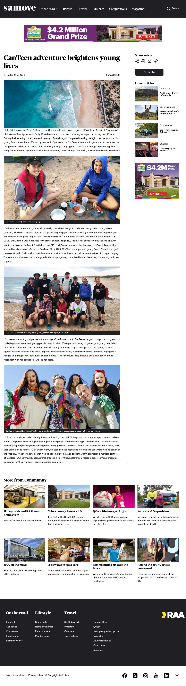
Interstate (69, 626)
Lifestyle (66, 8)
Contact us (99, 645)
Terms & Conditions (16, 675)
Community (41, 622)
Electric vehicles (14, 640)
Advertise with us (102, 640)
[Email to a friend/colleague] (149, 61)
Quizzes (99, 8)
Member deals (42, 636)
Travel (83, 8)
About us (97, 650)
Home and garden (44, 626)
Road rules (11, 622)
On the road (47, 8)
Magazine (98, 636)
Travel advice (71, 636)
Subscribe (149, 72)
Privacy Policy (35, 675)
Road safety (12, 636)
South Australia (72, 622)
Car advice (11, 626)
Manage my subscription (106, 631)
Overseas (69, 631)
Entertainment (42, 631)
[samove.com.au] (20, 13)
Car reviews (12, 631)
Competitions (118, 8)
